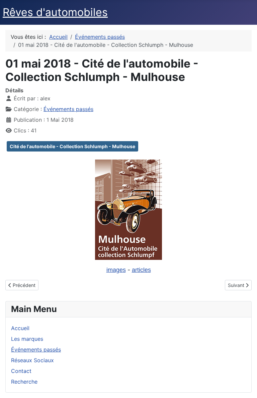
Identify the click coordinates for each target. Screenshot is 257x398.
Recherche (24, 381)
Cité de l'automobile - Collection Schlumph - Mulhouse (72, 146)
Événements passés (68, 109)
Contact (21, 371)
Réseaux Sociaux (32, 360)
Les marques (27, 338)
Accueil (20, 328)
